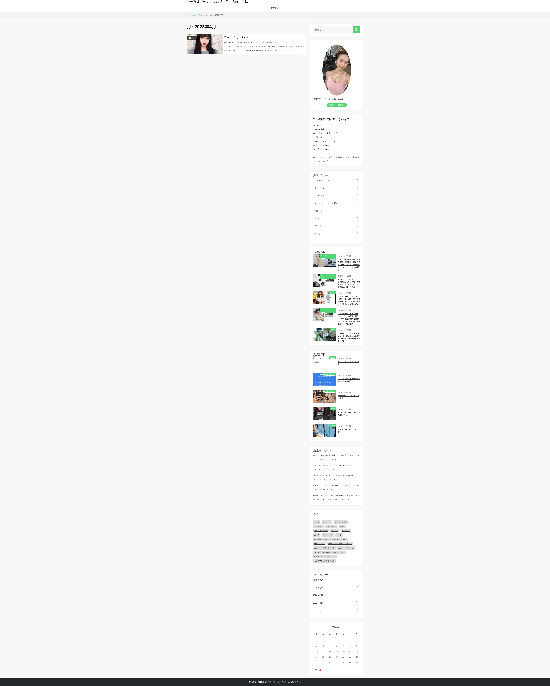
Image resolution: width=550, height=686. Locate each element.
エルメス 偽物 (319, 129)
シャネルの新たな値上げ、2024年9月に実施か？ (333, 475)
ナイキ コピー (319, 137)
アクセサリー (321, 180)
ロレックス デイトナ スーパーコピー (328, 133)
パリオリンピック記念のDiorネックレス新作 (331, 485)
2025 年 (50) (318, 588)
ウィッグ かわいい (236, 37)
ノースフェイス (341, 522)
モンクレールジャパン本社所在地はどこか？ (349, 414)
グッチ (339, 535)
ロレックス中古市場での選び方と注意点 (330, 455)
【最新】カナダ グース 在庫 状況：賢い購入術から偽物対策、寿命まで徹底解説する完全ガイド (349, 337)
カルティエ (346, 531)
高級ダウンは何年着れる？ (324, 561)
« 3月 (315, 670)
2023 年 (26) (318, 603)
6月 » (320, 670)
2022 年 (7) (317, 610)
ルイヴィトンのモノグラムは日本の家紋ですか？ (333, 465)
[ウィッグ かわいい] (205, 43)
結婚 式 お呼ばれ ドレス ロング (349, 430)
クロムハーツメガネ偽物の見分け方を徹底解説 (349, 380)
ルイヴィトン (328, 535)
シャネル (317, 125)
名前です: (317, 99)
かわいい (272, 43)
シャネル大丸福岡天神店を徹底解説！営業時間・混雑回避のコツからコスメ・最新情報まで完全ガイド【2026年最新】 (349, 265)
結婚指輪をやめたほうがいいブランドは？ (330, 539)
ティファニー (331, 526)
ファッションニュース (325, 203)
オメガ (342, 526)
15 (248, 43)
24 (317, 662)
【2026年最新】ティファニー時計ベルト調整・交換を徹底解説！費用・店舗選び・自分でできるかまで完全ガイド (349, 300)
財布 (317, 226)
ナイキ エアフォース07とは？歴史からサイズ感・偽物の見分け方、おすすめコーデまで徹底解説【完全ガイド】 (349, 283)
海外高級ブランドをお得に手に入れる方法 (217, 2)
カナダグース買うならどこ (324, 548)
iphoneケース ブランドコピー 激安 (348, 397)
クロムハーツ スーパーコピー (325, 141)
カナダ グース (319, 544)
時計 (318, 211)
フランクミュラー (321, 531)
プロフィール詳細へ (336, 105)
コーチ (316, 535)
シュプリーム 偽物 (321, 149)
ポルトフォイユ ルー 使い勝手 (348, 363)
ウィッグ (194, 38)
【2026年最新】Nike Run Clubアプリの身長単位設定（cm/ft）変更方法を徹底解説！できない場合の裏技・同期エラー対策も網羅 (349, 319)
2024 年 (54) (318, 595)
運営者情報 (275, 8)
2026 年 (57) (318, 580)
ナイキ (316, 522)
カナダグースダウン (346, 548)
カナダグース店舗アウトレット (340, 544)
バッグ (319, 195)
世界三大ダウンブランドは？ (325, 557)
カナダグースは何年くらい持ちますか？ (329, 552)
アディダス (318, 526)
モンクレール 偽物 (321, 145)
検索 (356, 30)
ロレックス (327, 522)
